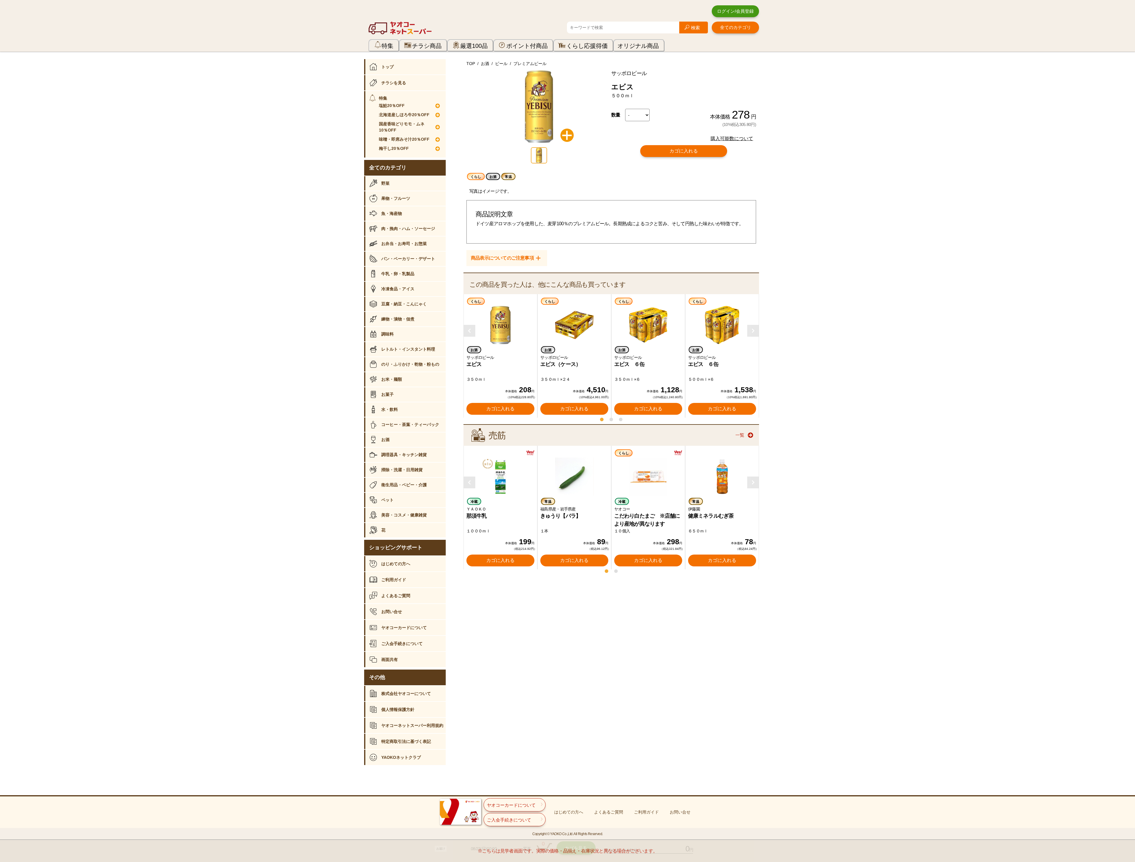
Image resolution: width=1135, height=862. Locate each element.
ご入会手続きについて (402, 643)
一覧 (739, 435)
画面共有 (389, 659)
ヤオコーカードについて (404, 627)
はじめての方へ (395, 563)
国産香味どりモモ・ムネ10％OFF (401, 126)
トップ (387, 66)
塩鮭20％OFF (392, 105)
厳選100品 (474, 46)
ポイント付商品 (527, 46)
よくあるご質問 (395, 595)
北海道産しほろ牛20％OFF (404, 114)
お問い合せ (391, 611)
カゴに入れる (683, 150)
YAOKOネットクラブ (401, 757)
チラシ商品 (427, 46)
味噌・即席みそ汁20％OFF (404, 139)
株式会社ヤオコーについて (406, 693)
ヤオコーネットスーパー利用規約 (412, 725)
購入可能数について (732, 138)
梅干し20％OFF (394, 148)
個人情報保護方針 (397, 709)
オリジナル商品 (638, 46)
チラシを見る (393, 82)
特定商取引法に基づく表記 (406, 741)
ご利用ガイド (393, 579)
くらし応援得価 (587, 46)
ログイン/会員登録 (735, 11)
